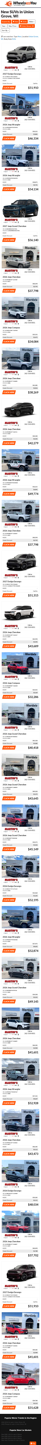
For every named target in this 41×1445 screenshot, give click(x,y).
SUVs (24, 21)
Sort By (5, 30)
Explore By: (6, 21)
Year (4, 26)
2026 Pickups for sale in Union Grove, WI (13, 1424)
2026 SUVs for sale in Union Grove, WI (13, 1422)
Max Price (13, 26)
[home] (20, 3)
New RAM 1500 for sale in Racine (11, 1434)
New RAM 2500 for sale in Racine (11, 1438)
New (16, 21)
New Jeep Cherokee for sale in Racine (13, 1440)
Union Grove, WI (27, 26)
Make (31, 21)
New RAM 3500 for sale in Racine (11, 1436)
